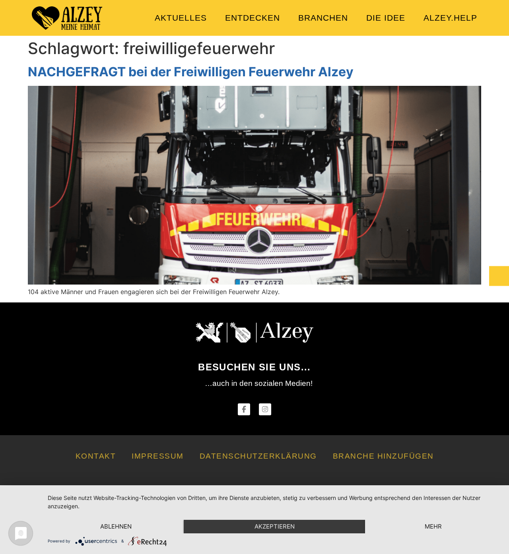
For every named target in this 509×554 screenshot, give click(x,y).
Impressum (158, 456)
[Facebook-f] (244, 409)
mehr (433, 526)
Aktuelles (181, 17)
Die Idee (385, 17)
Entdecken (252, 17)
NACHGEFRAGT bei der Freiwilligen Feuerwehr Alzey (191, 71)
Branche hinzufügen (383, 456)
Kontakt (96, 456)
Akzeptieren (274, 526)
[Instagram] (265, 409)
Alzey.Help (450, 17)
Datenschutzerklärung (258, 456)
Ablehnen (116, 526)
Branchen (323, 17)
